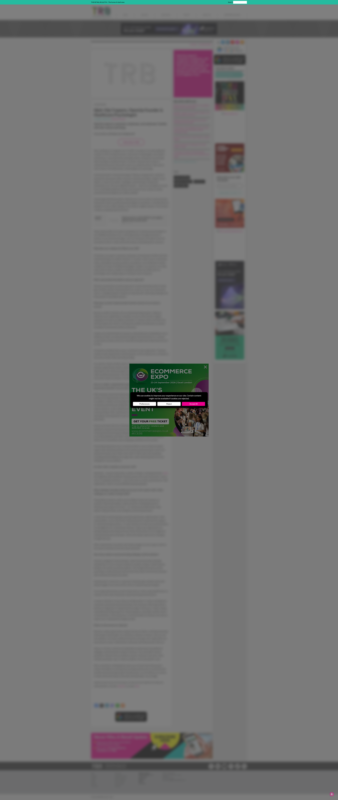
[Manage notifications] (332, 794)
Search (230, 2)
